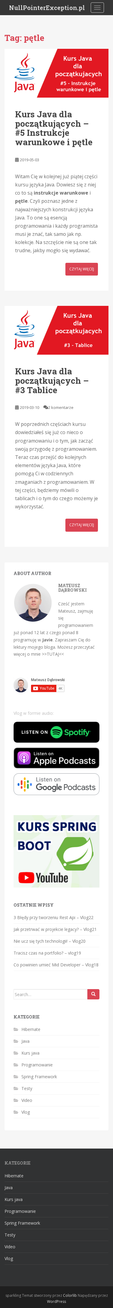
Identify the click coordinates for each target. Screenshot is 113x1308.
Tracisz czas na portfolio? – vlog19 (47, 953)
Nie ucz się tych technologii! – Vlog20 (50, 941)
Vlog (25, 1112)
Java (25, 1041)
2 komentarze (61, 407)
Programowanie (37, 1065)
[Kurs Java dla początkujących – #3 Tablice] (56, 330)
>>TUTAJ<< (53, 654)
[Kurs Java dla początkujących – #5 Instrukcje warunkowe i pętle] (56, 73)
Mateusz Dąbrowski (72, 588)
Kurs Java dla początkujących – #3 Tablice (52, 381)
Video (26, 1100)
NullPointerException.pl (47, 8)
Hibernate (30, 1029)
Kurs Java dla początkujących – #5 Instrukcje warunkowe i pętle (54, 128)
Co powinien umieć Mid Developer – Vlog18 (56, 965)
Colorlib (70, 1295)
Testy (26, 1088)
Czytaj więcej (81, 269)
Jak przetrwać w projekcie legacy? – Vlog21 (55, 929)
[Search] (93, 994)
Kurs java (30, 1053)
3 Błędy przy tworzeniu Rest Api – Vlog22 (53, 917)
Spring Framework (39, 1076)
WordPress (56, 1301)
